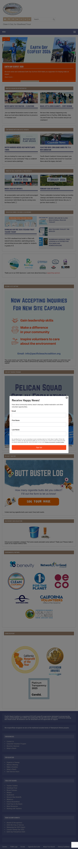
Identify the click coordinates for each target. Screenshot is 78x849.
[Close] (67, 398)
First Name (16, 420)
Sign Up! (39, 447)
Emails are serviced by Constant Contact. (54, 442)
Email (14, 411)
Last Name (16, 429)
